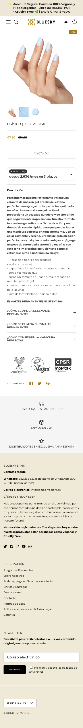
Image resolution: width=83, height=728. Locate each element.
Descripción (15, 190)
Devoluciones (13, 592)
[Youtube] (23, 546)
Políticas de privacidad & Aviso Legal (28, 609)
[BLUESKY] (41, 22)
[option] (41, 66)
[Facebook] (11, 546)
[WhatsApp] (30, 546)
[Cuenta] (65, 22)
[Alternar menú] (8, 22)
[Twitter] (5, 546)
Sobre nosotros (14, 575)
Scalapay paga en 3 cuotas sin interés (28, 581)
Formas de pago (14, 603)
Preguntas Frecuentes (18, 570)
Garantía (9, 614)
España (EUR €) (16, 702)
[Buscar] (18, 22)
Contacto (10, 598)
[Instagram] (17, 546)
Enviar (14, 669)
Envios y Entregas (15, 586)
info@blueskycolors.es (46, 489)
